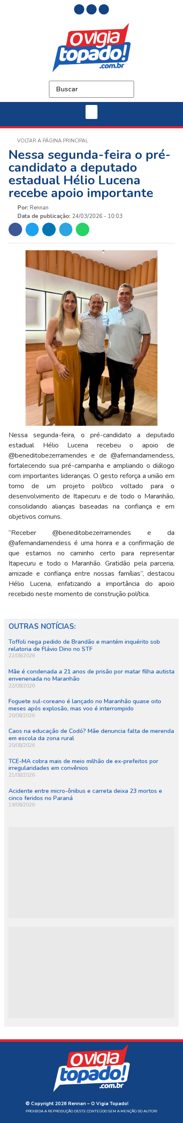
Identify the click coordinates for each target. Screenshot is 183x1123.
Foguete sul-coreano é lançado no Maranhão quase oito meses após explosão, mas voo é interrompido (85, 705)
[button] (91, 112)
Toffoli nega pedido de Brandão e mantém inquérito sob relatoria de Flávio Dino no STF (84, 645)
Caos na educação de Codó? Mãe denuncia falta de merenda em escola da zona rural (91, 734)
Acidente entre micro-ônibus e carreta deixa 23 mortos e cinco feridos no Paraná (85, 794)
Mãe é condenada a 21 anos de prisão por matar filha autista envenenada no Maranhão (91, 675)
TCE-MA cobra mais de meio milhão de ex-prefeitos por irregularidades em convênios (83, 764)
